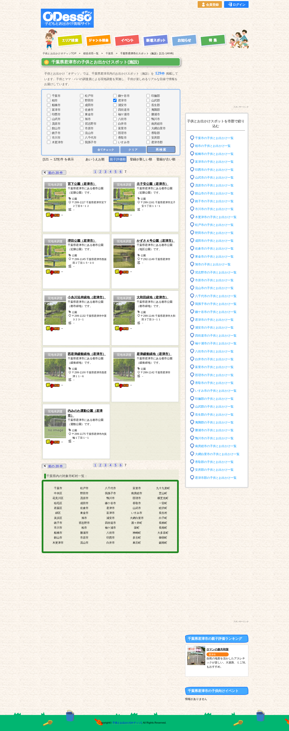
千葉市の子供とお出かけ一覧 (214, 138)
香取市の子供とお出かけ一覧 (214, 383)
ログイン (239, 4)
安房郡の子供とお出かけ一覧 (214, 469)
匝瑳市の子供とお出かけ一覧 (214, 374)
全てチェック (106, 149)
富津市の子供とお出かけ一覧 (214, 161)
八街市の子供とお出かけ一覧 (214, 351)
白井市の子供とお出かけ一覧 (214, 359)
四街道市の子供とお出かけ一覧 (216, 335)
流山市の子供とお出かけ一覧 (214, 288)
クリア (133, 149)
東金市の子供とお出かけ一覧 (214, 256)
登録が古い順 (166, 159)
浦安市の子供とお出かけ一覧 (214, 327)
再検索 (161, 149)
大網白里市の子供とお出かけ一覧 (217, 454)
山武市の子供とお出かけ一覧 (214, 177)
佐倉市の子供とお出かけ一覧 (214, 248)
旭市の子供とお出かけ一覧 (213, 264)
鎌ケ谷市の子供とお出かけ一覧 (216, 311)
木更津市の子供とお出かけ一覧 (216, 217)
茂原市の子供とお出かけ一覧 (214, 185)
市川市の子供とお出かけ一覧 (214, 209)
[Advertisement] (172, 18)
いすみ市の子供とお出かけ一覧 (216, 390)
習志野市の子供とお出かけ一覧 (216, 272)
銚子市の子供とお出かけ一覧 (214, 201)
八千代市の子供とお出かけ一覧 (216, 295)
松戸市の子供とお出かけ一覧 (214, 224)
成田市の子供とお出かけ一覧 (214, 240)
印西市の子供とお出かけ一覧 (214, 169)
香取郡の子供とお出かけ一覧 (214, 462)
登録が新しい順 (141, 159)
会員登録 (212, 4)
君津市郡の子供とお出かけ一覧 (216, 477)
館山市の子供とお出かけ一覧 (214, 193)
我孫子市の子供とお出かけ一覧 (216, 303)
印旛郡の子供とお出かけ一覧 (214, 398)
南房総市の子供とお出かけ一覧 (216, 446)
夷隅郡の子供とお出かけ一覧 (214, 422)
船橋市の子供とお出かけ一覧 (214, 153)
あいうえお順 (95, 159)
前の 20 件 (55, 173)
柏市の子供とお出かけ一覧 (213, 145)
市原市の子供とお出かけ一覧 (214, 280)
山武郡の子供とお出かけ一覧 (214, 406)
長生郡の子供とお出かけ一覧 (214, 414)
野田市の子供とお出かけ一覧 (214, 232)
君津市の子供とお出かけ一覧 (214, 319)
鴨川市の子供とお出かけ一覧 (214, 438)
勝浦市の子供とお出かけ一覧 (214, 430)
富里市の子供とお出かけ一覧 (214, 367)
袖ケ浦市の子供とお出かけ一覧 (216, 343)
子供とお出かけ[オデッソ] (127, 722)
